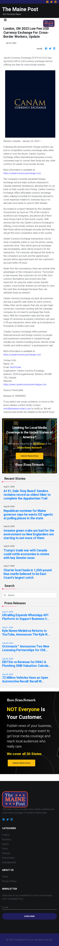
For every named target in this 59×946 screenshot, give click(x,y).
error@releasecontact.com (17, 408)
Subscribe (29, 916)
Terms (5, 876)
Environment (8, 857)
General (6, 853)
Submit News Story (29, 456)
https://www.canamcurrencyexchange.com (25, 384)
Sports (5, 844)
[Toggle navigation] (5, 20)
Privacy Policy (9, 881)
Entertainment (9, 862)
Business (6, 839)
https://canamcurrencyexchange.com (22, 173)
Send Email (15, 367)
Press (5, 848)
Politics (5, 834)
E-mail (5, 907)
